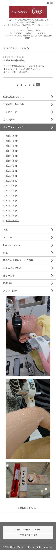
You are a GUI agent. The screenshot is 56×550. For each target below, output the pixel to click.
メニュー (7, 237)
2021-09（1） (12, 176)
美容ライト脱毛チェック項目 (18, 260)
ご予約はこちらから (13, 104)
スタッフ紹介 (10, 290)
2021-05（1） (12, 191)
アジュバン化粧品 (12, 268)
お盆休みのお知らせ (14, 60)
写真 (5, 229)
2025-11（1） (12, 141)
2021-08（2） (12, 181)
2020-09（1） (12, 216)
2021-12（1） (12, 171)
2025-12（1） (12, 136)
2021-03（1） (12, 196)
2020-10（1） (12, 211)
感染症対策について (13, 96)
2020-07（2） (12, 221)
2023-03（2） (12, 161)
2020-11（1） (12, 206)
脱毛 (5, 252)
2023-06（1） (12, 156)
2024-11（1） (12, 146)
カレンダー (9, 119)
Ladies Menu (11, 245)
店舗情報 (7, 283)
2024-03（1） (12, 151)
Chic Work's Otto (20, 547)
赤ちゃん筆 (9, 275)
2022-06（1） (12, 166)
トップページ (10, 112)
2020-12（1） (12, 201)
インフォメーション (13, 127)
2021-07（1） (12, 186)
